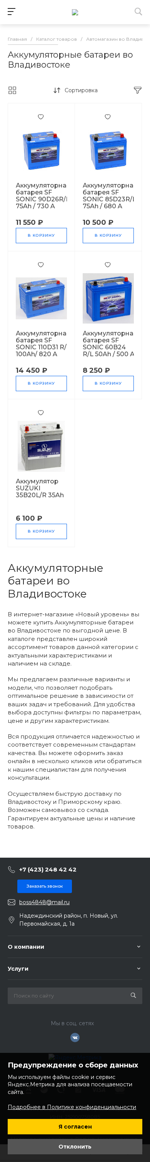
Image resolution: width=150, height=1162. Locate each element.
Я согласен (75, 1126)
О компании (26, 946)
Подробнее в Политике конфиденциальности (72, 1107)
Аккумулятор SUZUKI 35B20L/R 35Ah (40, 488)
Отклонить (75, 1146)
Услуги (18, 968)
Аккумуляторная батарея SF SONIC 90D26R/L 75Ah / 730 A (43, 196)
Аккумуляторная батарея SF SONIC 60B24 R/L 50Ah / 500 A (110, 344)
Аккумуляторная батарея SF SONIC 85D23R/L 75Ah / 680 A (110, 196)
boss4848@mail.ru (44, 902)
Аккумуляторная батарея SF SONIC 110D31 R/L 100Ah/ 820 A (43, 344)
